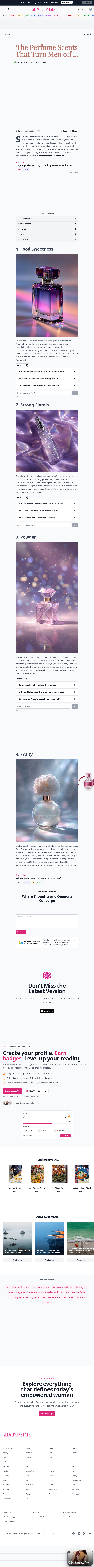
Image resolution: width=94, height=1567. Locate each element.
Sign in (46, 1096)
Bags (51, 1448)
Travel (28, 1494)
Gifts (50, 1466)
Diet (50, 1457)
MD (38, 131)
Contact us (7, 1512)
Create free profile (12, 1091)
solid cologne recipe (17, 1297)
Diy (73, 1457)
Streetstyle (71, 16)
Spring (19, 882)
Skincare (41, 16)
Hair (73, 1466)
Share (74, 131)
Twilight (52, 1494)
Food (51, 1462)
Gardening (30, 1466)
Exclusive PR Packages (41, 1517)
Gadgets (6, 1466)
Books (51, 1453)
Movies (20, 16)
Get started (65, 1136)
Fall (33, 882)
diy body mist (81, 1287)
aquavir (47, 1302)
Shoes (74, 1485)
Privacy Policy (68, 1517)
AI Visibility (37, 1512)
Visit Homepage (47, 1413)
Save (65, 131)
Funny (74, 1462)
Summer (26, 882)
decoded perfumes (41, 1287)
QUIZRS (76, 172)
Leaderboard (27, 1136)
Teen (4, 1494)
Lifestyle (6, 1475)
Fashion (86, 16)
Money (33, 16)
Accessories (7, 1448)
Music (80, 16)
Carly (20, 131)
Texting (19, 170)
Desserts (29, 1457)
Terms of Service (9, 1521)
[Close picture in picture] (69, 1552)
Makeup (52, 1475)
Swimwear (76, 1489)
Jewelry (74, 1471)
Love (27, 1475)
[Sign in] (91, 9)
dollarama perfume (62, 1287)
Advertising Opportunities (13, 1517)
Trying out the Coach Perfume (45, 1297)
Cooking (12, 16)
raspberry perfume (75, 1292)
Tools (28, 1498)
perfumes (7, 34)
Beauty (5, 1453)
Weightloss (7, 1498)
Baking (74, 1448)
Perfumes (29, 1485)
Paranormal (76, 1480)
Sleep (63, 16)
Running (48, 16)
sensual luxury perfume (75, 1297)
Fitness (28, 1462)
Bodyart (29, 1453)
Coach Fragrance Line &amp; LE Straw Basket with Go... (36, 1292)
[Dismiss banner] (75, 939)
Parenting (6, 1485)
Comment (21, 932)
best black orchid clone (17, 1287)
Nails (51, 1480)
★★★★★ (87, 34)
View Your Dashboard (37, 1091)
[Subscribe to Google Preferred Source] (29, 942)
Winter (39, 882)
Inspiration (30, 1471)
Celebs (74, 1453)
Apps (26, 16)
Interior (56, 16)
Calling (26, 170)
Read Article (22, 1260)
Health (5, 16)
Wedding (75, 1494)
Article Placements (70, 1512)
